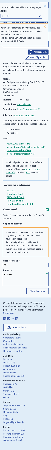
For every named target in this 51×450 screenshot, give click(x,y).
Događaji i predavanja (13, 422)
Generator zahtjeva (12, 338)
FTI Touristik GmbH (15, 197)
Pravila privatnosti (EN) (14, 434)
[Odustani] (45, 6)
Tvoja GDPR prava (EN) (14, 405)
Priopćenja (8, 419)
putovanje (30, 115)
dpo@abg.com (24, 104)
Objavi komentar (37, 291)
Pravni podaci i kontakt (14, 430)
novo (28, 172)
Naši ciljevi (8, 387)
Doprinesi (7, 359)
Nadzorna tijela (10, 412)
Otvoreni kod (9, 369)
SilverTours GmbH (15, 194)
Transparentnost (11, 394)
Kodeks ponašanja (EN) (14, 376)
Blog (5, 415)
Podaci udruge (10, 384)
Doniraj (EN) (9, 362)
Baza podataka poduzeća (15, 347)
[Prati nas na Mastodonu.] (16, 318)
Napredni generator (12, 351)
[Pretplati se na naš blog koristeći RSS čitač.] (4, 318)
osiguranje (19, 115)
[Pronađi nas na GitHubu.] (8, 318)
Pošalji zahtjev (40, 52)
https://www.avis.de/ (27, 109)
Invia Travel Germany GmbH (20, 204)
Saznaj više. (8, 313)
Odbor (6, 397)
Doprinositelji (9, 372)
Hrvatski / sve (19, 327)
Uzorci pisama (9, 409)
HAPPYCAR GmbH (15, 201)
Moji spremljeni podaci (13, 344)
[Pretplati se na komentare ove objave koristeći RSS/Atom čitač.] (47, 209)
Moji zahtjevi (9, 341)
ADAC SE (11, 190)
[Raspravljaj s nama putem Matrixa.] (12, 318)
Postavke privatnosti (13, 437)
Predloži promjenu (38, 57)
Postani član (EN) (11, 366)
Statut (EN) (8, 391)
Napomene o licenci (12, 440)
